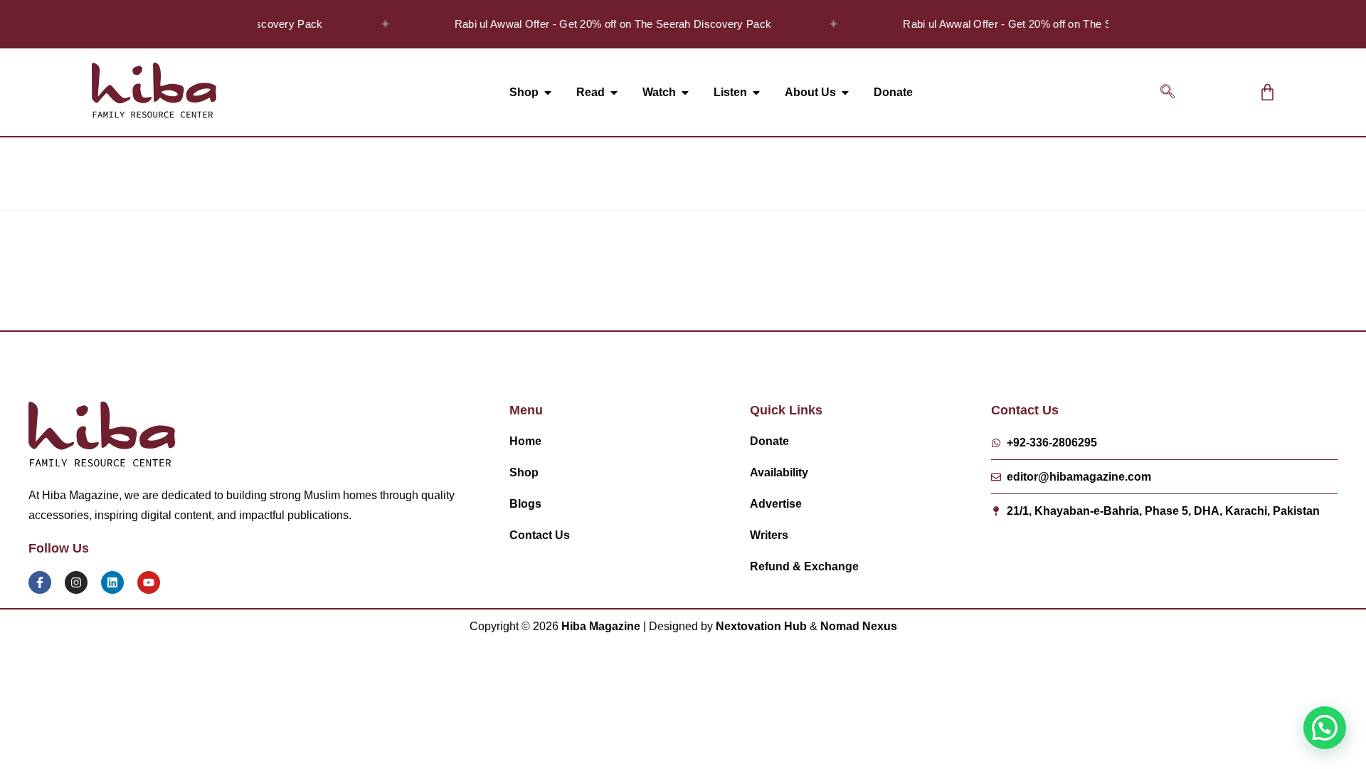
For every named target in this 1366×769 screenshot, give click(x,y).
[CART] (1267, 92)
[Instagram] (76, 582)
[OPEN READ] (614, 92)
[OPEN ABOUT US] (845, 92)
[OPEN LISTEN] (756, 92)
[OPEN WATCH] (685, 92)
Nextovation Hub (761, 626)
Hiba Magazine (600, 626)
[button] (1167, 92)
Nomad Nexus (858, 626)
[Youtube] (148, 582)
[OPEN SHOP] (548, 92)
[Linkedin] (112, 582)
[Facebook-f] (39, 582)
